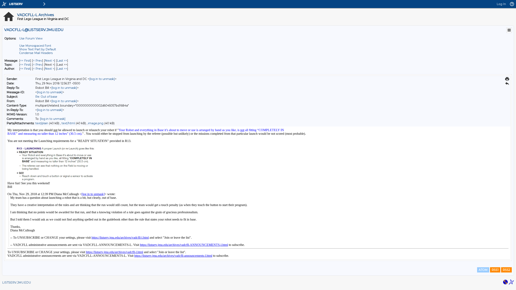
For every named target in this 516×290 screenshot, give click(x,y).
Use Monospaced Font (35, 46)
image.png (95, 123)
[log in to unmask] (102, 79)
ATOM (483, 270)
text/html (68, 123)
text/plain (41, 123)
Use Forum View (31, 38)
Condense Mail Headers (36, 53)
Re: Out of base (46, 96)
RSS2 (506, 270)
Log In (501, 4)
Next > (49, 60)
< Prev (37, 60)
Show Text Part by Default (37, 49)
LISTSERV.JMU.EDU (16, 282)
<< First (25, 60)
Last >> (62, 60)
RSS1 (495, 270)
